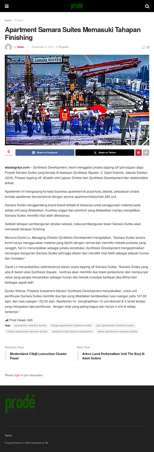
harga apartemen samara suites (71, 325)
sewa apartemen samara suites (117, 331)
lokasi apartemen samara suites (27, 331)
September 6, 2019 (43, 47)
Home (8, 20)
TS (46, 442)
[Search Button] (147, 6)
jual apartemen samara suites (115, 325)
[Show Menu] (7, 6)
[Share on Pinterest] (138, 152)
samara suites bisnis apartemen (72, 331)
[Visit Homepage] (77, 6)
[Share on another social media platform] (146, 152)
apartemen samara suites (30, 325)
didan (20, 47)
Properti (19, 20)
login (17, 375)
